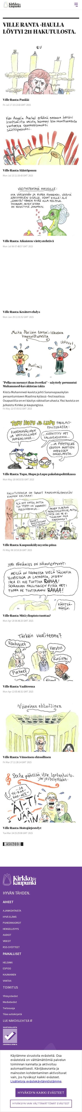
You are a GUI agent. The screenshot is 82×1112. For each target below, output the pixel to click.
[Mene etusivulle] (19, 881)
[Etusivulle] (12, 5)
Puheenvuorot (12, 922)
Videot (7, 941)
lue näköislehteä (16, 1021)
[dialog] (41, 1081)
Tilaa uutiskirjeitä (12, 1014)
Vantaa (7, 980)
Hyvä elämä (10, 916)
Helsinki (8, 962)
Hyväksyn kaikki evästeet (41, 1093)
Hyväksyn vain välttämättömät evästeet (41, 1103)
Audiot (7, 935)
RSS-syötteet (11, 947)
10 (19, 844)
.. (5, 844)
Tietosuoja (9, 1008)
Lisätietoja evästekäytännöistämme (35, 1081)
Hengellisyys (11, 929)
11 (22, 844)
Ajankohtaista (12, 910)
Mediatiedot (10, 1002)
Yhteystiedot (10, 996)
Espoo (7, 968)
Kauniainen (9, 974)
